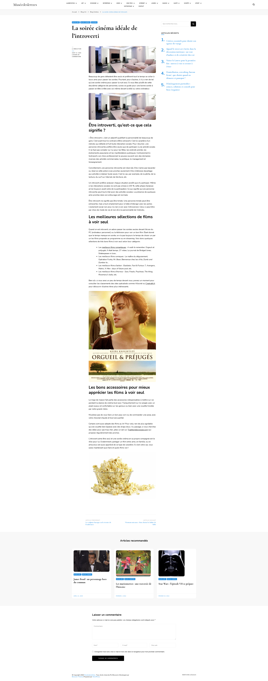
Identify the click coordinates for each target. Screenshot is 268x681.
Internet (142, 3)
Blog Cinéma (85, 22)
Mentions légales (189, 675)
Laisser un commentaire (79, 56)
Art (82, 3)
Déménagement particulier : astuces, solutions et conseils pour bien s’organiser (180, 86)
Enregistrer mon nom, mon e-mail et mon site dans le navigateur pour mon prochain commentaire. (130, 652)
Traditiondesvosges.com (138, 430)
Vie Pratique (128, 6)
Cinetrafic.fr (150, 283)
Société (186, 3)
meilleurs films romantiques (114, 247)
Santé (175, 3)
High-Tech (129, 3)
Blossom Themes (77, 677)
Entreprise (106, 3)
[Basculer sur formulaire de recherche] (254, 4)
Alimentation (70, 3)
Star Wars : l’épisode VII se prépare (175, 583)
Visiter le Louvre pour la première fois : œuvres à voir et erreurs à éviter (181, 63)
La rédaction (76, 49)
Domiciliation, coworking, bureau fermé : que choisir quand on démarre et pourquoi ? (180, 75)
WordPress (96, 677)
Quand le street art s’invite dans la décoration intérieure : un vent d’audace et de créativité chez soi (181, 52)
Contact (141, 6)
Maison (164, 3)
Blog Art (76, 22)
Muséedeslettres (25, 4)
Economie (93, 3)
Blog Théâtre (130, 579)
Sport (197, 3)
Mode (118, 3)
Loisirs (153, 3)
